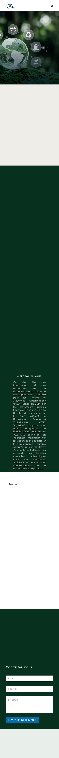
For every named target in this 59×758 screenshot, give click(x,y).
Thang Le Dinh (37, 555)
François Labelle (33, 507)
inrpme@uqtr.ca (14, 659)
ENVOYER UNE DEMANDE (22, 720)
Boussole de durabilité (29, 210)
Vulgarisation (29, 308)
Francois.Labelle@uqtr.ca (32, 538)
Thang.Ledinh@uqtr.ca (31, 586)
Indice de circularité (29, 111)
